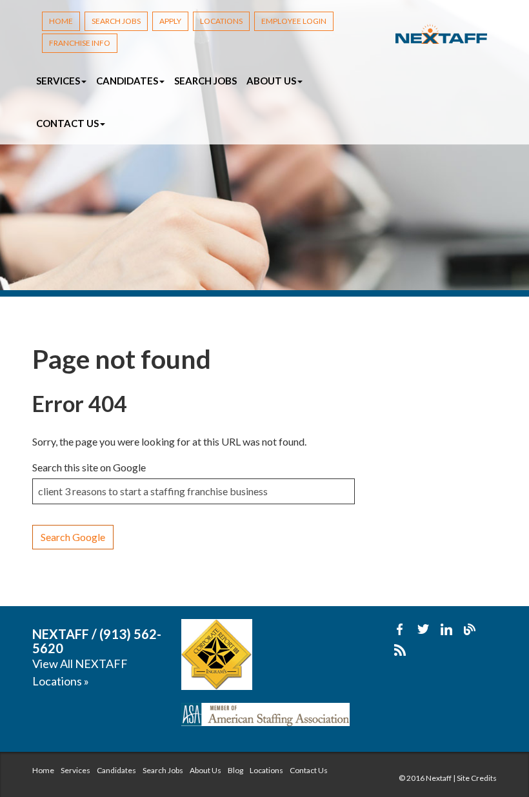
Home (61, 21)
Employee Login (293, 21)
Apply (170, 21)
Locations (221, 21)
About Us (205, 770)
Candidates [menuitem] (128, 80)
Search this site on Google (89, 467)
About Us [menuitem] (272, 80)
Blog (235, 770)
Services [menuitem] (59, 80)
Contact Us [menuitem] (68, 123)
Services (75, 770)
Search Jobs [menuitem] (205, 80)
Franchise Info (79, 43)
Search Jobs (116, 21)
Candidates (116, 770)
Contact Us (309, 770)
